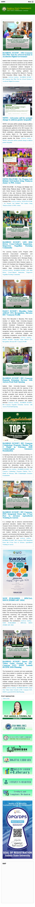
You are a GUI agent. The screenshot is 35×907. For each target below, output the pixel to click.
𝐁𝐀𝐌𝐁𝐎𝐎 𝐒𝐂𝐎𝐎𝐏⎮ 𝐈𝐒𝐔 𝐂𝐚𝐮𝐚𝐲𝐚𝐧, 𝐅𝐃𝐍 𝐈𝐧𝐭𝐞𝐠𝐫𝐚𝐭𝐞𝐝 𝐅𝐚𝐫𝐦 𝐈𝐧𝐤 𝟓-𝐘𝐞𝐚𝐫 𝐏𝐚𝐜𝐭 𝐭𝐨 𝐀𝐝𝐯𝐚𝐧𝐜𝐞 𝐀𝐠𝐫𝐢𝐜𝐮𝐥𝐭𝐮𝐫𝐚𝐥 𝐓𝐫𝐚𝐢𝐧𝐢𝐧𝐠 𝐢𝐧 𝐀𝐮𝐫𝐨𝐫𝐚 (17, 515)
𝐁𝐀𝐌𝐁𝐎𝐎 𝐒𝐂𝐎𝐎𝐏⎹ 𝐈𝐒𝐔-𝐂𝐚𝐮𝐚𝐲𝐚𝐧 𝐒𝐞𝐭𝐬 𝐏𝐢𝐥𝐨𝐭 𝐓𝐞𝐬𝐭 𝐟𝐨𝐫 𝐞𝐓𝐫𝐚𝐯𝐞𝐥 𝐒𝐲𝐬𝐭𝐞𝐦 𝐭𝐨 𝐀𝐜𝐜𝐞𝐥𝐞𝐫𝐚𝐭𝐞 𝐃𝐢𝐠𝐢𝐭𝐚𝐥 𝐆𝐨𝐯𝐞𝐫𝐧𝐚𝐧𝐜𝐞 (17, 55)
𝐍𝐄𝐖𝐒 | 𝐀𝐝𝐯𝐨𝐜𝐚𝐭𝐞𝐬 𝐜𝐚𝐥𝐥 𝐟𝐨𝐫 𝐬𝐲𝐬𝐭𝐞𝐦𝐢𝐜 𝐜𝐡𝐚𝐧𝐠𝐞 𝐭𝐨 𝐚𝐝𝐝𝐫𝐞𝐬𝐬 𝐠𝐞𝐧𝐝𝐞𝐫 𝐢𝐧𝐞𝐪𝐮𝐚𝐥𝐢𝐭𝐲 (17, 119)
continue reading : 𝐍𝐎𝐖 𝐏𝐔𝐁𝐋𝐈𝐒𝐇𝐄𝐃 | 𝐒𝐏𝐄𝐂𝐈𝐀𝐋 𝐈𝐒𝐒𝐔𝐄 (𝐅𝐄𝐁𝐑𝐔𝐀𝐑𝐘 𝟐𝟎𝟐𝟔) (17, 623)
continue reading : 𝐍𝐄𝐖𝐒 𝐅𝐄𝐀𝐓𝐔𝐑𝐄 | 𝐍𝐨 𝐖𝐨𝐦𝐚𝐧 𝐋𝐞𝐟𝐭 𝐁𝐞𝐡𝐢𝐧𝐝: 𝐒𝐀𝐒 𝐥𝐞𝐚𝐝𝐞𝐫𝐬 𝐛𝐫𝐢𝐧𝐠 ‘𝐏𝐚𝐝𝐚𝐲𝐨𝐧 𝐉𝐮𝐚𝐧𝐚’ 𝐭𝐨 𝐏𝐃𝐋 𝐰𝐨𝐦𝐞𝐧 (17, 203)
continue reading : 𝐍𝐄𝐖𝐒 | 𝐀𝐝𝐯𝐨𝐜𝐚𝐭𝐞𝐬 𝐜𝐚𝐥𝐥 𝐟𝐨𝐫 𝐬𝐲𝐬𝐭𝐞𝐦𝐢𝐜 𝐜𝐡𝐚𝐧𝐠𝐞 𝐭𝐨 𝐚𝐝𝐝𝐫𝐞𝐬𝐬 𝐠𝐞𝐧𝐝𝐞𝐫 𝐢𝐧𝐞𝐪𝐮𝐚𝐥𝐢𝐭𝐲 (17, 140)
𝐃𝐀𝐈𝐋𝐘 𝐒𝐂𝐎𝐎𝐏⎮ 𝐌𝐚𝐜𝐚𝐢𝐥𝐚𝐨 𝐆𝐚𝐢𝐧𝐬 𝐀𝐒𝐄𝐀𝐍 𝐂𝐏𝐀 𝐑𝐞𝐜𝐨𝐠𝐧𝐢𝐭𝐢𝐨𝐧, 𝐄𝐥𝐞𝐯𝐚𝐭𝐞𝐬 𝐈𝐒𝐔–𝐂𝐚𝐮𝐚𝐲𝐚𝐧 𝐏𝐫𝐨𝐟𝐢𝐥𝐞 (17, 313)
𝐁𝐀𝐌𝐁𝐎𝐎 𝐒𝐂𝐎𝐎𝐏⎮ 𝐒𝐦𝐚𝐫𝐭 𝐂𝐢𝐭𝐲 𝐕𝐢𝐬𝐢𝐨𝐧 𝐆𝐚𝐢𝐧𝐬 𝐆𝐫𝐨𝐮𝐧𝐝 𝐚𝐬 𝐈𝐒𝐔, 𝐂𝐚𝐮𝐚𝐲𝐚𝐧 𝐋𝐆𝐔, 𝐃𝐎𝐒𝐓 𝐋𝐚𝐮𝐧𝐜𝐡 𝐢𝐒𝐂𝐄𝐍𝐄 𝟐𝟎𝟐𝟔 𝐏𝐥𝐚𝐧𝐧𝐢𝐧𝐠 (17, 664)
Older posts (5, 698)
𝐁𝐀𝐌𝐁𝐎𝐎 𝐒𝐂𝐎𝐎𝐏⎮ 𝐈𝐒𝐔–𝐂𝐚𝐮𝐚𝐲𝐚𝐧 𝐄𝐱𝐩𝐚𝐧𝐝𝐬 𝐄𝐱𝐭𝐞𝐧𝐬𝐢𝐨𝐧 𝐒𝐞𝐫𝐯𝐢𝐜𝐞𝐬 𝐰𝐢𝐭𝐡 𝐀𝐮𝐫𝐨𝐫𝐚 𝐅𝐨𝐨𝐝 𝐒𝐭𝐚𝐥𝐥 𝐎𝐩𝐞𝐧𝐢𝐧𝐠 (17, 380)
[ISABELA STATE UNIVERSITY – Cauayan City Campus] (17, 9)
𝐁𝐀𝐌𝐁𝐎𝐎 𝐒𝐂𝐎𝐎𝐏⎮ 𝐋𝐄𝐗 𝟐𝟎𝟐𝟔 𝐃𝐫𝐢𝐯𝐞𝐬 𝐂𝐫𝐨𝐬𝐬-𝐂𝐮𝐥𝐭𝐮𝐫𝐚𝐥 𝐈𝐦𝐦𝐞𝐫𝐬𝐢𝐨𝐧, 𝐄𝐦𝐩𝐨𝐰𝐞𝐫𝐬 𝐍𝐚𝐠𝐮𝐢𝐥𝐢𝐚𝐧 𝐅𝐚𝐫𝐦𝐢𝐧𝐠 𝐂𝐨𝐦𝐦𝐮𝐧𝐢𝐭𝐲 (17, 245)
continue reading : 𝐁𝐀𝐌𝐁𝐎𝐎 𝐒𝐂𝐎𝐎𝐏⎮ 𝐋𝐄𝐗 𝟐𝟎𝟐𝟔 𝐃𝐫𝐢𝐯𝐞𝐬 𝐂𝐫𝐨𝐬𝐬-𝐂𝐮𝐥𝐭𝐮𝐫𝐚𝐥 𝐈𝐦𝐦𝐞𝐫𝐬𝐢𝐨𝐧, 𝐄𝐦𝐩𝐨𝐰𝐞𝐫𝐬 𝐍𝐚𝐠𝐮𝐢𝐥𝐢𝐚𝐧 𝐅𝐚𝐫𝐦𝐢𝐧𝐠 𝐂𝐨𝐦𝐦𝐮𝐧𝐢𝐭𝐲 (17, 272)
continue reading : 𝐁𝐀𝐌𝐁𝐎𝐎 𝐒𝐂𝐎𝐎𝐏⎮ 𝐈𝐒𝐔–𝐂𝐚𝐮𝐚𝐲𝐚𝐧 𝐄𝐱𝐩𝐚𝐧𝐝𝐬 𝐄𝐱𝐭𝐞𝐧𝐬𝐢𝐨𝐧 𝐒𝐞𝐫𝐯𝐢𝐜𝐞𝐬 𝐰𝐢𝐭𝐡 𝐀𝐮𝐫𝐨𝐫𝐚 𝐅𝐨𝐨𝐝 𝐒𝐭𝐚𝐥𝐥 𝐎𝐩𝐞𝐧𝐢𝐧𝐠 (17, 404)
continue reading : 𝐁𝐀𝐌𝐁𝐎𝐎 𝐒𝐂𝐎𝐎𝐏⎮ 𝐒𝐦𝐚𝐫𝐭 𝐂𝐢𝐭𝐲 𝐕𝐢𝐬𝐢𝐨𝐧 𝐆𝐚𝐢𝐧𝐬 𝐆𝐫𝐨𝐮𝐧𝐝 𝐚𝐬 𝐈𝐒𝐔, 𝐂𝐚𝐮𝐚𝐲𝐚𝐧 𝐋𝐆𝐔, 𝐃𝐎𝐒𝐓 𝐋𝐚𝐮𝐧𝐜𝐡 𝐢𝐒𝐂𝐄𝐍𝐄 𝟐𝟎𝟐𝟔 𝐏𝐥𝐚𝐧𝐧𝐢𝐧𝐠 (17, 690)
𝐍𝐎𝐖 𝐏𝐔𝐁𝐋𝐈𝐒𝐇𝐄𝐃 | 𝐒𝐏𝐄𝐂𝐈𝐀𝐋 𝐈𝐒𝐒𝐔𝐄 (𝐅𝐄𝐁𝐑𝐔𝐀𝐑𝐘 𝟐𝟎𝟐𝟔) (17, 599)
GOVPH (3, 1)
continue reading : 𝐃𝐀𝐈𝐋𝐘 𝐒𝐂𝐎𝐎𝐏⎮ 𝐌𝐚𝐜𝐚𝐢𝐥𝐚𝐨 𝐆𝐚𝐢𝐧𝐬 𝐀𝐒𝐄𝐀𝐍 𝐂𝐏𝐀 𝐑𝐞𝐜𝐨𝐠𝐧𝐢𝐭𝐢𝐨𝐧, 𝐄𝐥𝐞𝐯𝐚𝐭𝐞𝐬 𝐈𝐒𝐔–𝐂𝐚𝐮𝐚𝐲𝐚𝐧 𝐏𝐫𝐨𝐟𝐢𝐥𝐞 (17, 339)
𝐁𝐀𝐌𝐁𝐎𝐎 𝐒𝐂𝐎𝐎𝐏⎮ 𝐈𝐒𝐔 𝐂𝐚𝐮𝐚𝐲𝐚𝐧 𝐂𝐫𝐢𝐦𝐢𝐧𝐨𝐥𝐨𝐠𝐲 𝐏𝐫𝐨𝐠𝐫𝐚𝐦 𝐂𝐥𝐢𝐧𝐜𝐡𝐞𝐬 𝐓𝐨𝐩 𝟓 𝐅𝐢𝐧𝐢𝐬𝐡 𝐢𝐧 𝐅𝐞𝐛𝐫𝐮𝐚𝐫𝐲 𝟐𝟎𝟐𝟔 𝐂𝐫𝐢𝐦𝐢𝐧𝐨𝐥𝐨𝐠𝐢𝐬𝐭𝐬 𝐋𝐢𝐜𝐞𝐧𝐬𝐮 (17, 447)
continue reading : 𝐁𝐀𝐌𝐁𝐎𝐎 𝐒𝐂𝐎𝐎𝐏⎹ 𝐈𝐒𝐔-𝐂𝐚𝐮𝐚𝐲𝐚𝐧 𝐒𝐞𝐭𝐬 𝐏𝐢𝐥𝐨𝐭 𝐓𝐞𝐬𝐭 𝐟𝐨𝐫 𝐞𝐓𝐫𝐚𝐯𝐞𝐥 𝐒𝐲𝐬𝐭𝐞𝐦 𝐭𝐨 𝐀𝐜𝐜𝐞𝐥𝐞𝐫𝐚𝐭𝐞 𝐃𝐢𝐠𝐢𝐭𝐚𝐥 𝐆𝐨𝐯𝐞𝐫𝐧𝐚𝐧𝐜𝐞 (17, 79)
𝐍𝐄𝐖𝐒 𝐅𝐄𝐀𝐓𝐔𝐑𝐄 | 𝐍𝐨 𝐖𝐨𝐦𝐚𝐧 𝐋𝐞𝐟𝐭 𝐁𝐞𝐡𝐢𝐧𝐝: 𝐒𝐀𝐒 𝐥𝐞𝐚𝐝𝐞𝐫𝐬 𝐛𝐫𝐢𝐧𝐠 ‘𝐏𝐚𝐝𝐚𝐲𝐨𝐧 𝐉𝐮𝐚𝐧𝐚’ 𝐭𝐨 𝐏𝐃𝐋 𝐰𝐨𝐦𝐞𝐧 (17, 181)
